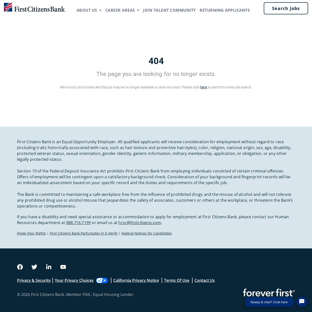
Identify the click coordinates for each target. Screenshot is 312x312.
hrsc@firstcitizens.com (139, 222)
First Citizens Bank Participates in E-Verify (83, 233)
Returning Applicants (225, 10)
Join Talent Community (169, 10)
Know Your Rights (31, 233)
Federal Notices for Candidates (146, 233)
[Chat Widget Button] (301, 301)
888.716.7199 (78, 222)
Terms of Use (176, 280)
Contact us (205, 280)
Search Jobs (286, 8)
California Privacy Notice (136, 280)
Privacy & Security (34, 280)
